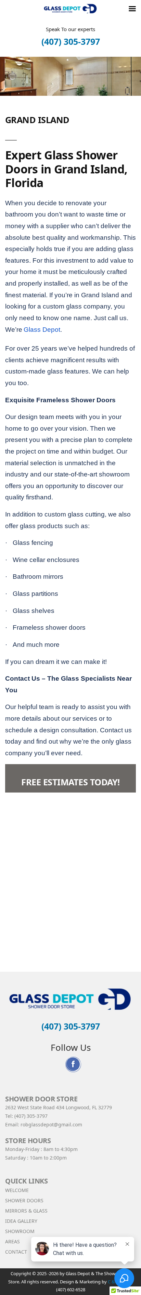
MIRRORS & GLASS (26, 1210)
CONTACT (16, 1251)
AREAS (12, 1241)
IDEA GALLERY (21, 1221)
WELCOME (17, 1190)
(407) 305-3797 (70, 41)
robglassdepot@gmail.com (51, 1124)
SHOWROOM (20, 1231)
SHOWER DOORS (24, 1200)
